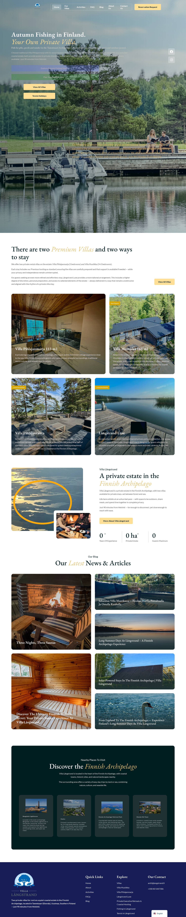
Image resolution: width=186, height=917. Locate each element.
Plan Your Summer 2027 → (55, 77)
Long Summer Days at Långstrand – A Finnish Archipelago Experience (126, 642)
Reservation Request (147, 7)
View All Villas (39, 87)
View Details (24, 368)
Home (56, 7)
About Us (111, 7)
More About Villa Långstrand (116, 521)
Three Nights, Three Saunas (35, 642)
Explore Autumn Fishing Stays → (55, 68)
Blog (101, 7)
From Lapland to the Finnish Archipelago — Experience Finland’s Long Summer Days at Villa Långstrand (131, 722)
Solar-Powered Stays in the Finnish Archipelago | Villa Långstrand (130, 682)
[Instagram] (171, 60)
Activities (81, 7)
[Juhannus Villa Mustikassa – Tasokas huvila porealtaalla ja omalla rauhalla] (135, 592)
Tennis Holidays (39, 96)
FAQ (92, 7)
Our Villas (66, 7)
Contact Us (124, 7)
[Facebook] (171, 51)
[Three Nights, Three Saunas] (51, 612)
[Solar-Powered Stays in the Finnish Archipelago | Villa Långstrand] (135, 671)
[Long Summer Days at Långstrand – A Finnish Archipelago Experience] (135, 632)
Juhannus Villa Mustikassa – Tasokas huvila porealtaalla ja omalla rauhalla (131, 602)
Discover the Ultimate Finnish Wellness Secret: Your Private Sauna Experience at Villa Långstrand (44, 718)
